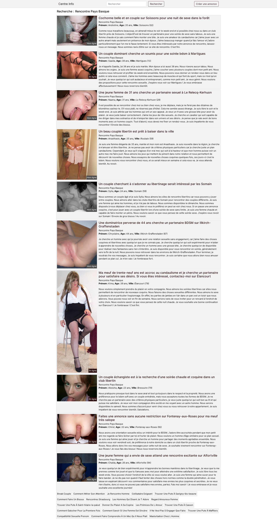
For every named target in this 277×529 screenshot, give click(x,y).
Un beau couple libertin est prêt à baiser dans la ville (136, 131)
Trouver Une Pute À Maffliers (203, 510)
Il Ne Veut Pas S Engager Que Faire (168, 510)
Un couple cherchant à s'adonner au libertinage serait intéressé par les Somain (155, 184)
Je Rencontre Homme (118, 493)
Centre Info (66, 4)
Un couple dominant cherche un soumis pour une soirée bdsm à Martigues (152, 53)
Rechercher (156, 3)
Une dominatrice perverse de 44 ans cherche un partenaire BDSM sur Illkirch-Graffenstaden (155, 224)
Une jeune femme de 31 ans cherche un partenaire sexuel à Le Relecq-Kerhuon (155, 92)
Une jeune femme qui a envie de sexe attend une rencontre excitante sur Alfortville (158, 455)
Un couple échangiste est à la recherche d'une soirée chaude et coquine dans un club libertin (157, 378)
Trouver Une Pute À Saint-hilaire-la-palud (78, 505)
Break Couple (64, 493)
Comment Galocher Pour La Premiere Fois (78, 510)
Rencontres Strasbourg (98, 499)
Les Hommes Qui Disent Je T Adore (131, 499)
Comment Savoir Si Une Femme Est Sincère (125, 510)
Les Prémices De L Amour (149, 505)
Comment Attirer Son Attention (89, 493)
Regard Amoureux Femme (164, 499)
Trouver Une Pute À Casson (179, 505)
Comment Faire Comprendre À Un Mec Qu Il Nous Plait (119, 516)
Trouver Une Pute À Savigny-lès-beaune (175, 493)
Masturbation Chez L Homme (164, 516)
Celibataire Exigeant (142, 493)
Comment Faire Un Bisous (70, 499)
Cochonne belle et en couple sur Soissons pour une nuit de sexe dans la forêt (154, 18)
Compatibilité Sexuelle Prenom (73, 516)
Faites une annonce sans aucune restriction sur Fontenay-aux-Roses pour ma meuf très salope (158, 418)
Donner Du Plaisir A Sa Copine (117, 505)
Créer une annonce (206, 3)
